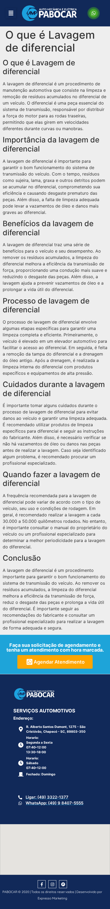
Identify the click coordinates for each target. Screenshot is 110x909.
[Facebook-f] (42, 884)
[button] (11, 13)
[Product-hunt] (63, 884)
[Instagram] (52, 884)
